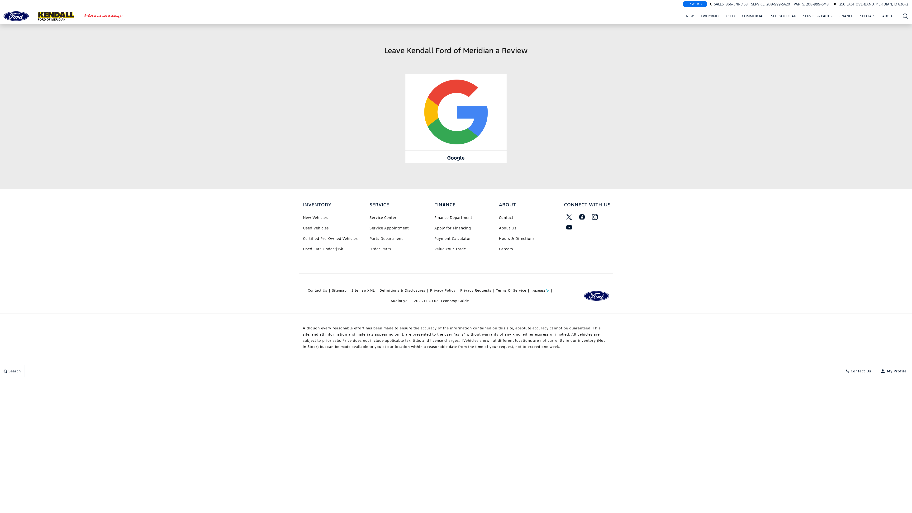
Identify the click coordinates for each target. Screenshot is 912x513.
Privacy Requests (475, 290)
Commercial (753, 16)
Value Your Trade (450, 249)
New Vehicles (315, 217)
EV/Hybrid (710, 16)
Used (730, 16)
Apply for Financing (452, 228)
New (690, 16)
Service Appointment (389, 228)
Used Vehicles (316, 228)
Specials (867, 16)
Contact (506, 217)
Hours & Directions (517, 238)
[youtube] (569, 227)
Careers (506, 249)
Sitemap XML (363, 290)
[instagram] (595, 217)
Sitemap (339, 290)
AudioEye (399, 301)
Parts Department (386, 238)
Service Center (383, 217)
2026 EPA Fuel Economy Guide (440, 301)
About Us (507, 228)
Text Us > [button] (695, 4)
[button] (905, 16)
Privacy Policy (443, 290)
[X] (569, 217)
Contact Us (317, 290)
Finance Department (453, 217)
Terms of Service (511, 290)
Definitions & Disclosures (402, 290)
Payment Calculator (452, 238)
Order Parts (380, 249)
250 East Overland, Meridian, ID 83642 (873, 4)
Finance (846, 16)
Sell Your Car (783, 16)
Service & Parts (817, 16)
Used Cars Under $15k (323, 249)
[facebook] (582, 217)
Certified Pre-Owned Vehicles (330, 238)
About (888, 16)
